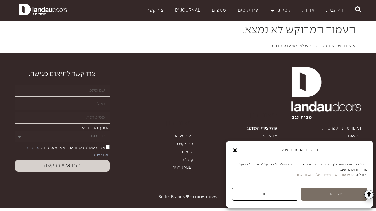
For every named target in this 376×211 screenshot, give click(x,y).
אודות (308, 10)
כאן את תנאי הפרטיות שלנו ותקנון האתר (324, 174)
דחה (265, 194)
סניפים (219, 10)
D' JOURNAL (187, 10)
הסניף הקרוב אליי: (94, 128)
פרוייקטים (248, 10)
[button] (235, 150)
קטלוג (284, 10)
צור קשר (155, 10)
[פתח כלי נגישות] (369, 194)
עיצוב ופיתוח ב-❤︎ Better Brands (188, 197)
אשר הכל (334, 194)
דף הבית (334, 10)
